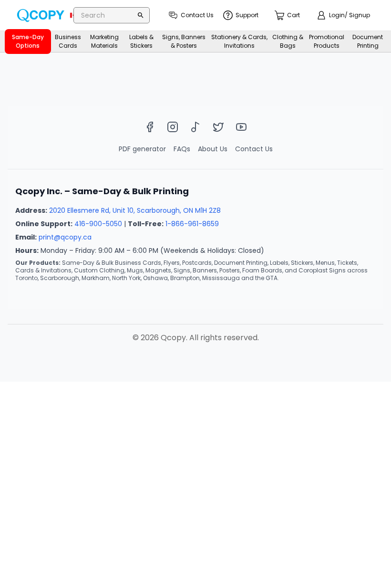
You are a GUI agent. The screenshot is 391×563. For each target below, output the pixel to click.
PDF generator (142, 149)
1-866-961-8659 (192, 224)
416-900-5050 (98, 224)
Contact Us (254, 149)
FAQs (182, 149)
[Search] (140, 15)
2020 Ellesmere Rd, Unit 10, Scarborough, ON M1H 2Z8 (135, 210)
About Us (212, 149)
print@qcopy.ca (65, 237)
